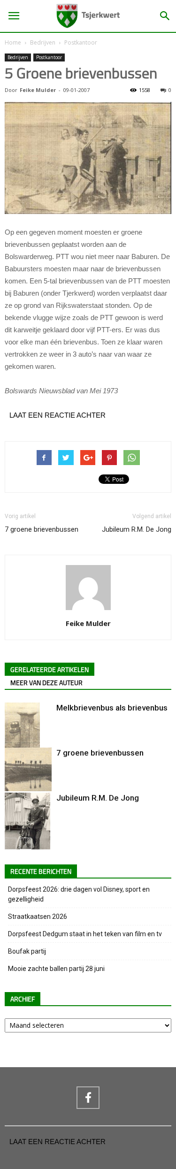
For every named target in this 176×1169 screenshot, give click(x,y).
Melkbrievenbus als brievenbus (112, 707)
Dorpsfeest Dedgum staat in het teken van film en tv (85, 934)
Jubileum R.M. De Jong (136, 529)
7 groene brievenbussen (41, 529)
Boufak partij (27, 951)
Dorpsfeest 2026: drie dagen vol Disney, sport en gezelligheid (79, 894)
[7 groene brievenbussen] (28, 769)
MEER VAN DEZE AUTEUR (46, 683)
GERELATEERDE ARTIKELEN (49, 670)
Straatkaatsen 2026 (37, 916)
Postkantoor (80, 42)
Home (13, 42)
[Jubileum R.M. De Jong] (28, 828)
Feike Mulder (38, 89)
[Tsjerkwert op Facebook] (87, 1097)
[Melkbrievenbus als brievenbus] (28, 738)
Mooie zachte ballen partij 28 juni (56, 968)
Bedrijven (42, 42)
